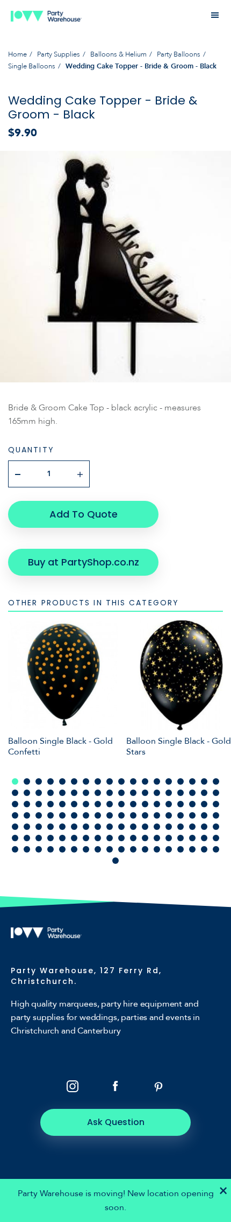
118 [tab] (121, 849)
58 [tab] (50, 815)
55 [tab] (15, 815)
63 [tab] (109, 815)
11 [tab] (133, 781)
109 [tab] (15, 849)
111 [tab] (38, 849)
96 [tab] (74, 838)
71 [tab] (204, 815)
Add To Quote (83, 514)
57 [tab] (38, 815)
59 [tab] (62, 815)
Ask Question (116, 1122)
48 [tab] (145, 804)
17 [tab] (204, 781)
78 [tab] (74, 826)
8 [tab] (98, 781)
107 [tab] (204, 838)
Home (17, 54)
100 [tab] (121, 838)
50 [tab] (168, 804)
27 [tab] (109, 793)
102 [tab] (145, 838)
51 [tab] (180, 804)
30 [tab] (145, 793)
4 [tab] (50, 781)
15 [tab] (180, 781)
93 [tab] (38, 838)
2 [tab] (27, 781)
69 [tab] (180, 815)
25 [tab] (86, 793)
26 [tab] (98, 793)
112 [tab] (50, 849)
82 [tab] (121, 826)
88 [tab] (192, 826)
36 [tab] (216, 793)
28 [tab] (121, 793)
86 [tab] (168, 826)
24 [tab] (74, 793)
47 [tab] (133, 804)
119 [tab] (133, 849)
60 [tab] (74, 815)
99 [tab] (109, 838)
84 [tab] (145, 826)
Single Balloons (31, 66)
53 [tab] (204, 804)
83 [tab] (133, 826)
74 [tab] (27, 826)
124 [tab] (192, 849)
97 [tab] (86, 838)
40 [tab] (50, 804)
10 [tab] (121, 781)
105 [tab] (180, 838)
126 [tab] (216, 849)
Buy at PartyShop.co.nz (83, 562)
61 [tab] (86, 815)
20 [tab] (27, 793)
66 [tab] (145, 815)
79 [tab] (86, 826)
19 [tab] (15, 793)
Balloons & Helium (118, 54)
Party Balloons (178, 54)
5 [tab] (62, 781)
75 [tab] (38, 826)
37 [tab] (15, 804)
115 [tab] (86, 849)
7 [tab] (86, 781)
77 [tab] (62, 826)
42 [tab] (74, 804)
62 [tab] (98, 815)
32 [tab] (168, 793)
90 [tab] (216, 826)
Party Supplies (58, 54)
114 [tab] (74, 849)
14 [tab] (168, 781)
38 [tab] (27, 804)
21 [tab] (38, 793)
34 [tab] (192, 793)
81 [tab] (109, 826)
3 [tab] (38, 781)
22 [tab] (50, 793)
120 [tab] (145, 849)
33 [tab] (180, 793)
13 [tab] (157, 781)
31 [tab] (157, 793)
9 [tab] (109, 781)
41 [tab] (62, 804)
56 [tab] (27, 815)
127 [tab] (115, 860)
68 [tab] (168, 815)
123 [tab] (180, 849)
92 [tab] (27, 838)
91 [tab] (15, 838)
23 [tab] (62, 793)
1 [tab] (15, 781)
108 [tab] (216, 838)
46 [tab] (121, 804)
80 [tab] (98, 826)
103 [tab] (157, 838)
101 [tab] (133, 838)
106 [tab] (192, 838)
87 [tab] (180, 826)
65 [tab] (133, 815)
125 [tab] (204, 849)
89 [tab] (204, 826)
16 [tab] (192, 781)
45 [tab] (109, 804)
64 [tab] (121, 815)
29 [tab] (133, 793)
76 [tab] (50, 826)
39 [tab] (38, 804)
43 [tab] (86, 804)
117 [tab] (109, 849)
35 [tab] (204, 793)
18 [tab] (216, 781)
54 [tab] (216, 804)
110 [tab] (27, 849)
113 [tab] (62, 849)
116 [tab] (98, 849)
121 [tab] (157, 849)
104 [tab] (168, 838)
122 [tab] (168, 849)
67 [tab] (157, 815)
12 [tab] (145, 781)
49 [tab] (157, 804)
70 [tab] (192, 815)
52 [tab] (192, 804)
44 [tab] (98, 804)
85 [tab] (157, 826)
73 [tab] (15, 826)
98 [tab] (98, 838)
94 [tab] (50, 838)
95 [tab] (62, 838)
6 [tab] (74, 781)
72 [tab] (216, 815)
